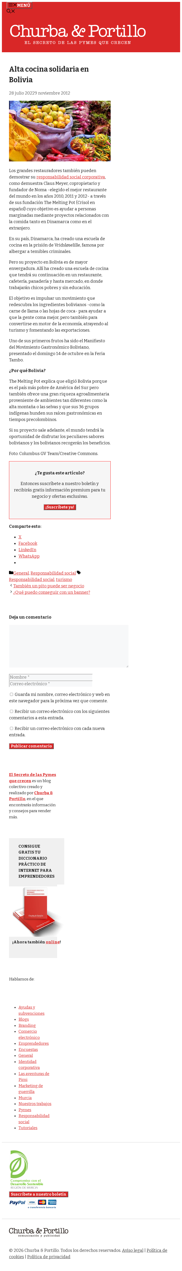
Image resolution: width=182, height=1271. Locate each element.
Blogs (23, 1019)
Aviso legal (132, 1250)
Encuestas (28, 1049)
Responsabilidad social (53, 573)
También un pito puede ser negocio (48, 586)
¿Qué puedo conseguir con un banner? (51, 592)
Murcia (25, 1097)
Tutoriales (27, 1127)
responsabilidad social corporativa (70, 177)
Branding (27, 1025)
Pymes (24, 1109)
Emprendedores (33, 1043)
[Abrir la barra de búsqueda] (11, 11)
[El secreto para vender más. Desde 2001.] (38, 1239)
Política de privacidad (48, 1256)
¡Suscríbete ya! (60, 507)
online (53, 942)
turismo (64, 579)
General (21, 573)
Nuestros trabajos (34, 1103)
